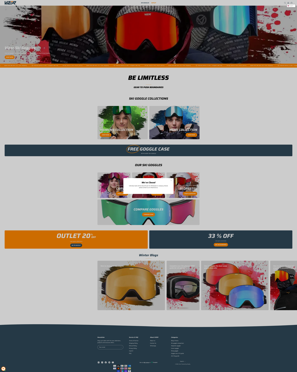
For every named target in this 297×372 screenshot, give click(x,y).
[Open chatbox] (3, 369)
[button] (291, 5)
